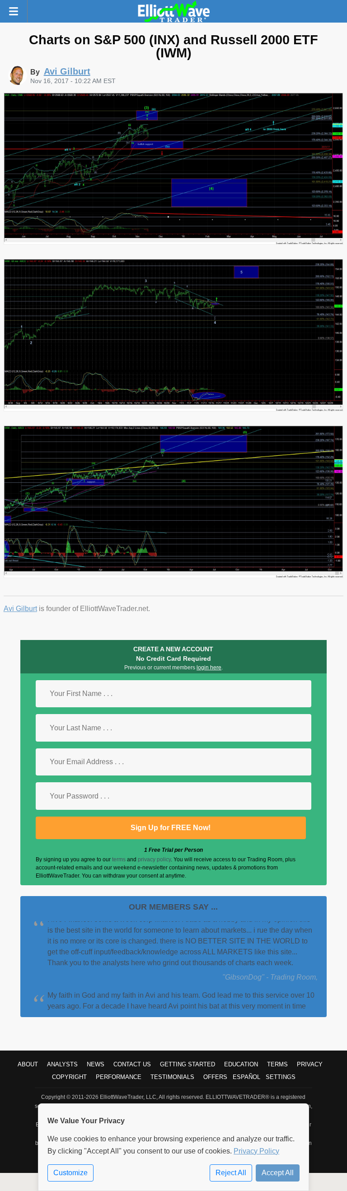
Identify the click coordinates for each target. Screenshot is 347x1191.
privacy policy (154, 859)
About (28, 1064)
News (95, 1064)
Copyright (69, 1077)
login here (209, 667)
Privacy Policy (256, 1151)
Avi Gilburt (20, 608)
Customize (70, 1173)
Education (241, 1064)
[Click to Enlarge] (174, 242)
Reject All (231, 1173)
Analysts (62, 1064)
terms (119, 859)
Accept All (278, 1173)
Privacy (310, 1064)
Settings (280, 1077)
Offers (215, 1077)
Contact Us (132, 1064)
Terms (277, 1064)
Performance (118, 1077)
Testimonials (172, 1077)
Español (246, 1077)
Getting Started (187, 1064)
